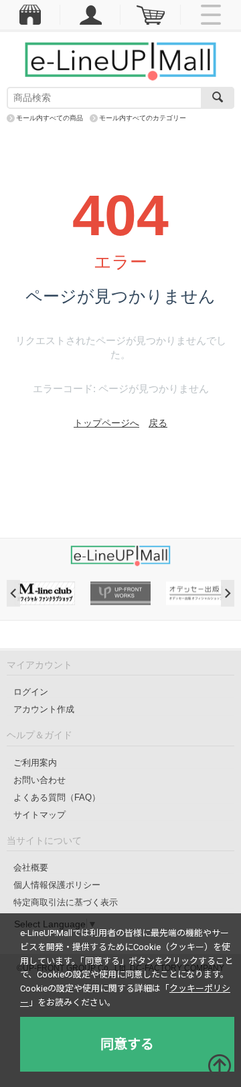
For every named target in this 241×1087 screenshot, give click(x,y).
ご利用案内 (35, 763)
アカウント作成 (43, 709)
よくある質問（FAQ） (56, 797)
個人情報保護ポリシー (56, 885)
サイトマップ (39, 815)
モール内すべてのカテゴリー (142, 118)
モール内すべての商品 (49, 118)
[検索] (217, 98)
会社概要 (30, 868)
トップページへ (106, 423)
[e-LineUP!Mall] (120, 60)
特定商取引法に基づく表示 (65, 902)
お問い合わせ (39, 780)
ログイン (30, 692)
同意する (127, 1044)
